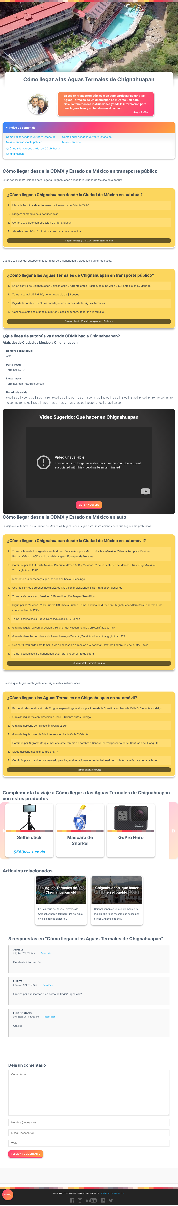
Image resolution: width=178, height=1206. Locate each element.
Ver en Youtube (88, 504)
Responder (46, 953)
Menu (7, 1194)
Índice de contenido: (22, 127)
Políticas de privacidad (113, 1193)
